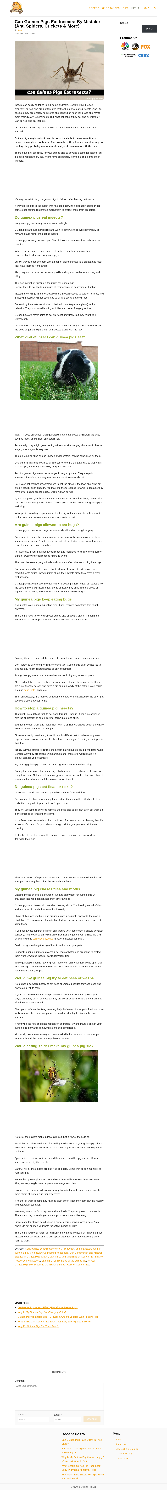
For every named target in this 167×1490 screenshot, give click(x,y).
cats (33, 690)
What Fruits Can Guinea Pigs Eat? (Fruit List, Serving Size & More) (54, 1321)
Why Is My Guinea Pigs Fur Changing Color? (42, 1312)
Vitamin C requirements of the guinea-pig (64, 1260)
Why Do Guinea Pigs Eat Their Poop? (38, 1326)
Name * (22, 1414)
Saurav (20, 30)
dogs (26, 690)
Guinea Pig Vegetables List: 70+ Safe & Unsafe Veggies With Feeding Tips (58, 1316)
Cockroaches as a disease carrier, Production (49, 1248)
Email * (58, 1414)
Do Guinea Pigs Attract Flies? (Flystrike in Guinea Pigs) (48, 1307)
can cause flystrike (43, 938)
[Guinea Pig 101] (38, 8)
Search (124, 23)
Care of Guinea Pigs (78, 1264)
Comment (20, 1380)
